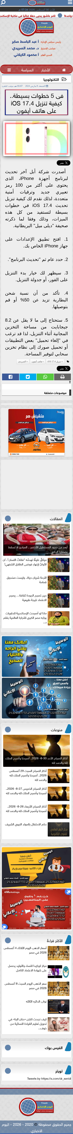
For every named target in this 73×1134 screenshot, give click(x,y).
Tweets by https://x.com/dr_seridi (49, 1078)
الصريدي (22, 361)
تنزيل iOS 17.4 (54, 361)
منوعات (57, 729)
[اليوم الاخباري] (36, 656)
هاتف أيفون (37, 361)
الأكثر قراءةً (55, 940)
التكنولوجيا (51, 79)
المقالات (56, 518)
